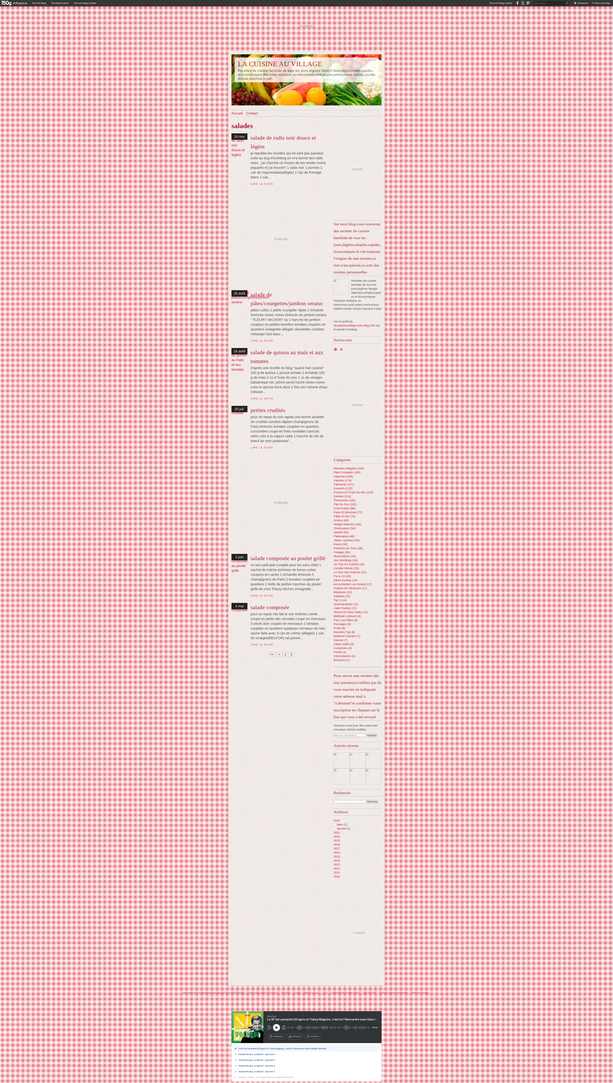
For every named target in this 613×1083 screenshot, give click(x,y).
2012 (337, 868)
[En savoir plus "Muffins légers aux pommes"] (374, 776)
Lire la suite (262, 184)
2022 (337, 820)
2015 (337, 856)
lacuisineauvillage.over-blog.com (354, 325)
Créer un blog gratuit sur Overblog (262, 993)
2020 (337, 836)
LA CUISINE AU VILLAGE (280, 64)
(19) (345, 580)
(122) (343, 488)
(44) (347, 540)
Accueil (237, 113)
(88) (344, 508)
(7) (347, 636)
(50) (341, 532)
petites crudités (268, 410)
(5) (344, 644)
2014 (337, 860)
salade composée (270, 607)
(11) (345, 608)
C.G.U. (326, 993)
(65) (341, 520)
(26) (345, 556)
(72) (348, 512)
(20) (342, 576)
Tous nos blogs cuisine (500, 3)
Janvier (341, 828)
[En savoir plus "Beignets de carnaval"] (342, 760)
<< (272, 654)
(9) (347, 616)
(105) (345, 500)
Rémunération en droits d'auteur (346, 993)
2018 (337, 844)
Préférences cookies (420, 993)
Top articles (286, 993)
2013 (337, 864)
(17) (353, 584)
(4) (343, 648)
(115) (342, 496)
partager (296, 1036)
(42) (341, 544)
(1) (342, 660)
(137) (344, 484)
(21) (350, 572)
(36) (348, 548)
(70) (344, 516)
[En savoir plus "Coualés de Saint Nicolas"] (374, 760)
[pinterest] (528, 3)
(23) (346, 568)
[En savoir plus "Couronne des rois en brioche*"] (358, 760)
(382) (349, 468)
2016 (337, 852)
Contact (252, 113)
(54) (345, 528)
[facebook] (517, 3)
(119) (353, 492)
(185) (347, 472)
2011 (337, 872)
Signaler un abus (311, 993)
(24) (346, 560)
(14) (340, 600)
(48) (344, 536)
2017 (337, 848)
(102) (345, 504)
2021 (337, 832)
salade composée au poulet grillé (288, 558)
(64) (347, 524)
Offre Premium (369, 993)
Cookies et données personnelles (393, 993)
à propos (315, 1036)
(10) (351, 612)
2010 (337, 876)
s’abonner (278, 1036)
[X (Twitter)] (523, 3)
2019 (337, 840)
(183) (343, 476)
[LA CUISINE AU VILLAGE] (342, 287)
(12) (346, 604)
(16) (343, 592)
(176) (343, 480)
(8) (344, 632)
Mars (340, 824)
